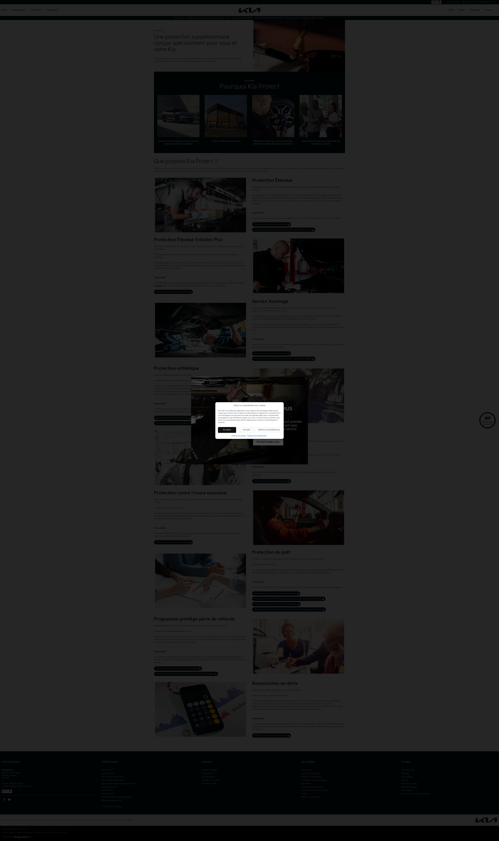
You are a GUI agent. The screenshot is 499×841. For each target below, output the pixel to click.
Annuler (246, 430)
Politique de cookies (238, 436)
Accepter (227, 430)
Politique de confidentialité (256, 436)
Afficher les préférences (269, 430)
